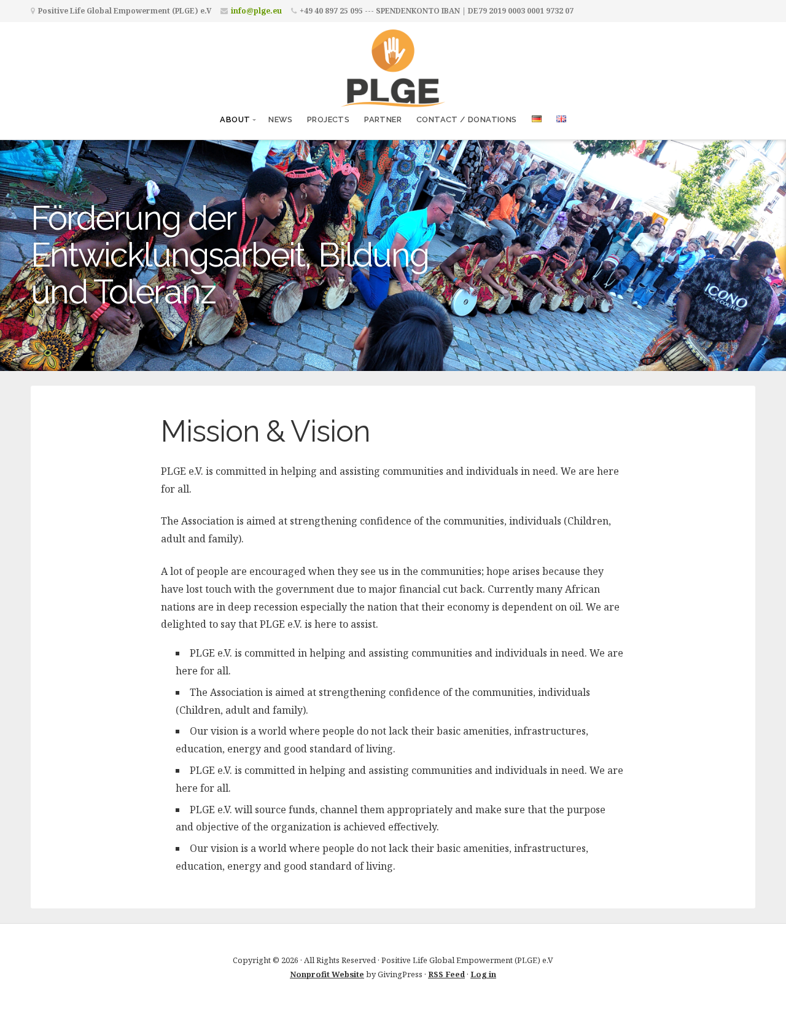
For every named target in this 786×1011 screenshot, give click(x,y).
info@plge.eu (256, 11)
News (280, 119)
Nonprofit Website (327, 974)
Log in (483, 974)
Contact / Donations (466, 119)
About (235, 119)
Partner (383, 119)
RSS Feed (446, 974)
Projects (328, 119)
